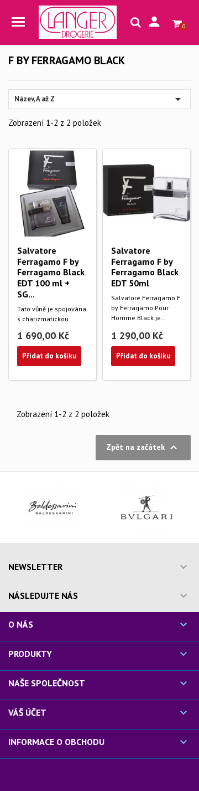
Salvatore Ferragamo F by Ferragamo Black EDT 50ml (145, 267)
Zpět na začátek (143, 447)
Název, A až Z (99, 99)
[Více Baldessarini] (52, 507)
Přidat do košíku (49, 356)
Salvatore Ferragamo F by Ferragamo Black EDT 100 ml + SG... (51, 272)
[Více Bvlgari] (147, 507)
